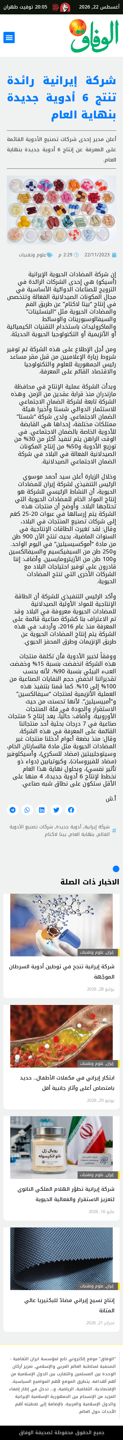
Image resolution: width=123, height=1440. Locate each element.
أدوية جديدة (68, 826)
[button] (9, 37)
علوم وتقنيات (32, 254)
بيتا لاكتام (55, 834)
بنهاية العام (81, 834)
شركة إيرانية (97, 826)
